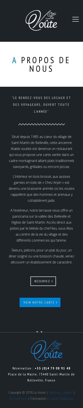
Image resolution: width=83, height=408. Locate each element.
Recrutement (18, 398)
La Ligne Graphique (60, 398)
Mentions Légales (61, 392)
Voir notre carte (40, 302)
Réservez (43, 281)
